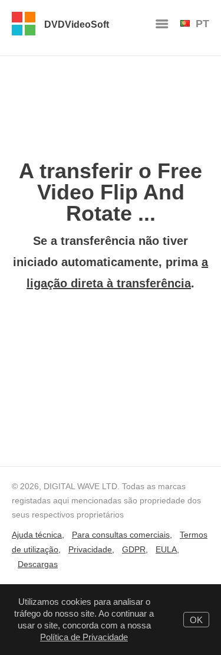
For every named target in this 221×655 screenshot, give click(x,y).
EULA (166, 549)
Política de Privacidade (84, 637)
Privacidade (90, 549)
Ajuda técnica (37, 534)
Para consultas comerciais (121, 534)
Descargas (38, 564)
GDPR (134, 549)
